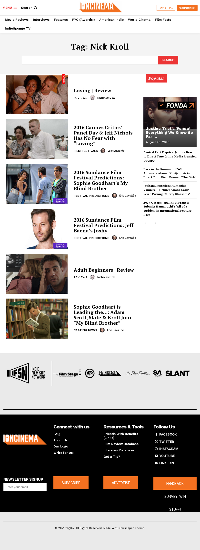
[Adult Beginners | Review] (36, 274)
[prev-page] (146, 223)
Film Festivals (86, 151)
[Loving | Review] (36, 94)
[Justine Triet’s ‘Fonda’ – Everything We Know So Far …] (170, 113)
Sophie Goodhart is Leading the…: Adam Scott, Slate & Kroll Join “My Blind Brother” (102, 314)
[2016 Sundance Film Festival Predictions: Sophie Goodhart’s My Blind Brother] (36, 184)
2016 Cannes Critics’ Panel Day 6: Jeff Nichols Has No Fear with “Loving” (103, 135)
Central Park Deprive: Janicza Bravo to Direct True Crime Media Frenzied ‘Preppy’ (170, 156)
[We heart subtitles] (100, 7)
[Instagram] (156, 449)
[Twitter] (156, 442)
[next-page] (154, 223)
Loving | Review (92, 90)
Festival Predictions (91, 195)
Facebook (168, 434)
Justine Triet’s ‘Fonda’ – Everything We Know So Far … (170, 132)
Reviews (80, 98)
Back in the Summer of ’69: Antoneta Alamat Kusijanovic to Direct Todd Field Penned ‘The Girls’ (169, 173)
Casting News (85, 330)
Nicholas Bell (106, 97)
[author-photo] (93, 97)
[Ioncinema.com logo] (25, 440)
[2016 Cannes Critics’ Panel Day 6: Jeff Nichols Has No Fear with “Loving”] (36, 139)
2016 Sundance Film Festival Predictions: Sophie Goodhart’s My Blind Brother (101, 180)
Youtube (167, 456)
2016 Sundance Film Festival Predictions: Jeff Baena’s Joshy (103, 225)
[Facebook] (156, 434)
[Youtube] (156, 456)
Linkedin (166, 463)
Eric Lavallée (116, 150)
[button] (29, 7)
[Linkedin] (156, 463)
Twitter (166, 442)
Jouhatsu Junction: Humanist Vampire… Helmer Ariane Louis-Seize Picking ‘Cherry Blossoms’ (166, 190)
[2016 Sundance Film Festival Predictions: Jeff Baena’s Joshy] (36, 229)
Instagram (168, 449)
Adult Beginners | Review (104, 270)
